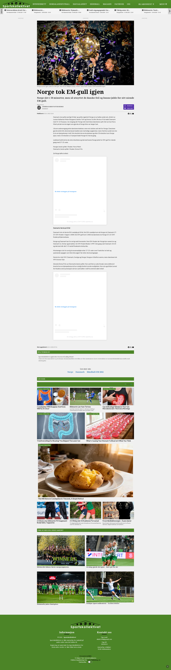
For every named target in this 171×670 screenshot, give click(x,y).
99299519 (130, 106)
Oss (128, 4)
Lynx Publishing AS (93, 660)
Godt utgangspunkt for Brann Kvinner (98, 10)
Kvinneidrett (39, 4)
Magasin (107, 4)
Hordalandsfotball (59, 4)
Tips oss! (130, 108)
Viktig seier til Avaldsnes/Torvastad (125, 10)
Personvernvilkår (85, 656)
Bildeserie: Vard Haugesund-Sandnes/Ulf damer (154, 10)
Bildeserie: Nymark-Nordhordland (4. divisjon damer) (72, 10)
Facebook (119, 4)
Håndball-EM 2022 (95, 372)
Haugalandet (80, 4)
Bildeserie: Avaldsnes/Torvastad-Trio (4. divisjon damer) (45, 10)
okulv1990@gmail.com (104, 639)
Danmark (80, 372)
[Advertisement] (21, 48)
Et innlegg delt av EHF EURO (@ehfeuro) (80, 221)
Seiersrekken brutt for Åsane (16, 10)
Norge (70, 372)
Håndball (95, 4)
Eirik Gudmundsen (104, 649)
